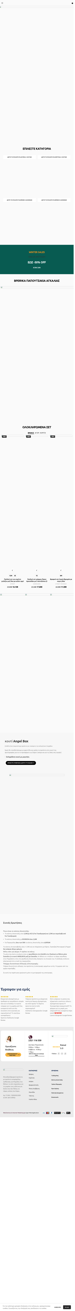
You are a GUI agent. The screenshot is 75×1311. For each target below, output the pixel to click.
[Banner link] (19, 224)
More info (57, 1307)
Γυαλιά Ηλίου (33, 1293)
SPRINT (12, 777)
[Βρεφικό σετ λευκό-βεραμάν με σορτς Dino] (61, 698)
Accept (67, 1307)
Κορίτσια (31, 1271)
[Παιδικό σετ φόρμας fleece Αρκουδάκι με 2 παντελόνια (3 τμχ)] (37, 698)
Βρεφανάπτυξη (33, 1279)
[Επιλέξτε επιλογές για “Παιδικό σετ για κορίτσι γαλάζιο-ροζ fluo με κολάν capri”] (12, 764)
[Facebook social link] (58, 1247)
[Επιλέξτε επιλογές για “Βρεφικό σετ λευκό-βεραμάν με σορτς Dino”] (61, 764)
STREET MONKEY (61, 777)
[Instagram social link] (62, 1247)
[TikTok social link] (65, 1247)
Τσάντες (31, 1289)
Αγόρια (31, 1275)
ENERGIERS (36, 777)
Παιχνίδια (32, 1286)
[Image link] (59, 1232)
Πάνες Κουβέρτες (34, 1282)
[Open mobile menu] (2, 3)
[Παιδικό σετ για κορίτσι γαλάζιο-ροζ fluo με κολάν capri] (12, 698)
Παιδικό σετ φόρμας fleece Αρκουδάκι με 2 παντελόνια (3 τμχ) (36, 775)
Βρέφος (31, 1268)
